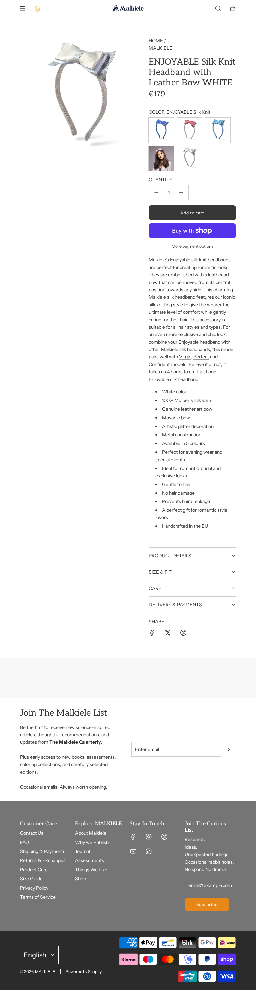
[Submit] (228, 749)
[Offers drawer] (37, 8)
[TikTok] (148, 851)
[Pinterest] (164, 836)
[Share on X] (167, 633)
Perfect (201, 357)
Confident (159, 364)
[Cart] (232, 8)
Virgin (185, 357)
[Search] (218, 8)
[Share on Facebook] (152, 633)
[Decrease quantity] (156, 192)
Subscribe (207, 904)
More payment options (192, 246)
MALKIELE (160, 48)
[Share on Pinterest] (183, 633)
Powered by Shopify (84, 971)
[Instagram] (148, 836)
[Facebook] (133, 836)
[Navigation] (22, 8)
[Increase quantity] (181, 192)
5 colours (195, 443)
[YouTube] (133, 851)
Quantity (160, 180)
